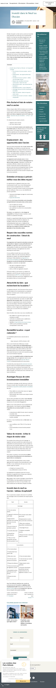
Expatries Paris (42, 116)
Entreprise (41, 111)
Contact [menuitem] (36, 3)
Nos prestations (42, 118)
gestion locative (10, 588)
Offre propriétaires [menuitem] (30, 3)
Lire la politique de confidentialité (9, 676)
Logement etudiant (43, 121)
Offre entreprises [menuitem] (21, 3)
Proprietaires (18, 22)
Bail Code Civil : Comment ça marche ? (42, 42)
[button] (3, 685)
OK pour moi (23, 681)
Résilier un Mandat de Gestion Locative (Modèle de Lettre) (43, 47)
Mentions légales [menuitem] (5, 684)
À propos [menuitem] (42, 681)
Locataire (41, 109)
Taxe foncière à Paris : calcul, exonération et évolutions (43, 53)
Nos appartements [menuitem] (13, 3)
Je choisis (8, 681)
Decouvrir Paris (42, 114)
